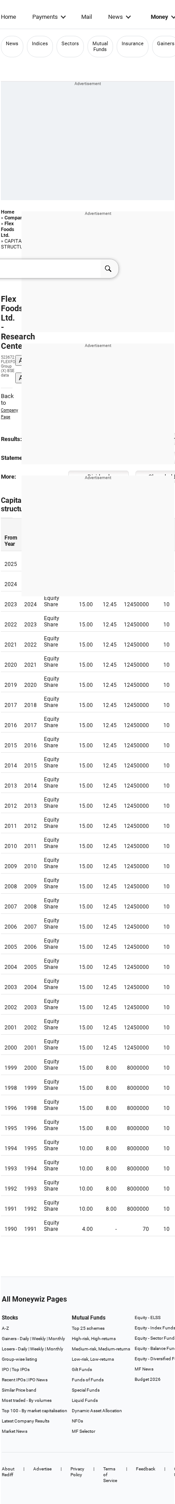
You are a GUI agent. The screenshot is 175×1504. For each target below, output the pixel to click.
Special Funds (86, 1390)
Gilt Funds (82, 1369)
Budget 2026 (148, 1379)
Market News (14, 1431)
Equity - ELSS (148, 1317)
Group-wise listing (19, 1359)
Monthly (56, 1338)
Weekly (39, 1338)
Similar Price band (19, 1390)
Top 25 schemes (88, 1328)
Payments (45, 16)
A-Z (5, 1328)
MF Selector (83, 1431)
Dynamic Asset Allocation (97, 1411)
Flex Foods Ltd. (7, 229)
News (115, 16)
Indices (40, 44)
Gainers (166, 44)
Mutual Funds (100, 46)
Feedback (145, 1469)
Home (8, 16)
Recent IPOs (14, 1380)
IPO (5, 1369)
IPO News (38, 1380)
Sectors (70, 44)
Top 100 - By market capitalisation (34, 1411)
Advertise (42, 1469)
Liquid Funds (85, 1400)
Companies (17, 218)
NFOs (77, 1421)
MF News (144, 1369)
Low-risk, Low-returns (93, 1359)
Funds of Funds (88, 1380)
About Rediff (8, 1472)
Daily (24, 1338)
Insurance (133, 44)
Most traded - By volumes (27, 1400)
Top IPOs (21, 1369)
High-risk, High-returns (94, 1338)
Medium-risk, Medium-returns (101, 1349)
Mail (86, 16)
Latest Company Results (25, 1421)
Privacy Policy (77, 1472)
